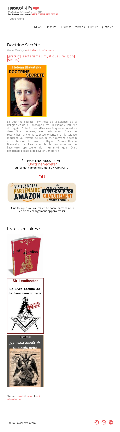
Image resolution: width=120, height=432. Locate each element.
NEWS (38, 27)
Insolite (51, 27)
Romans (79, 27)
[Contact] (97, 422)
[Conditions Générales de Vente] (111, 422)
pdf (20, 399)
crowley (30, 396)
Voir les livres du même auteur (40, 50)
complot (21, 396)
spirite (38, 396)
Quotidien (107, 27)
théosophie (12, 399)
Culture (93, 27)
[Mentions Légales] (104, 422)
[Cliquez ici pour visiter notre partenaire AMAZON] (42, 192)
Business (65, 27)
